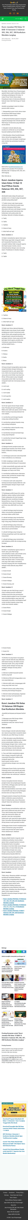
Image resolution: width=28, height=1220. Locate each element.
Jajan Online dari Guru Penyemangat (13, 1202)
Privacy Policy (19, 1192)
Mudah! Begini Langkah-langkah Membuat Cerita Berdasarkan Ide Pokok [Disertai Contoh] (20, 1022)
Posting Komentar (6, 40)
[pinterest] (14, 951)
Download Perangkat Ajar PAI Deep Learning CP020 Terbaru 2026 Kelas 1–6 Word (14, 1128)
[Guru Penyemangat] (14, 2)
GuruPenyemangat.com (16, 167)
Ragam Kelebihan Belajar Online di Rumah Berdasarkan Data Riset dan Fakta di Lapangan (7, 1005)
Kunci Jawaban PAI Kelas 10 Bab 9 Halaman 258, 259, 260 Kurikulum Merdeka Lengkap (13, 912)
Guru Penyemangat (16, 1217)
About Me (13, 1205)
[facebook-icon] (10, 13)
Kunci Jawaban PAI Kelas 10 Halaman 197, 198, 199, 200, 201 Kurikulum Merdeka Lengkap (14, 901)
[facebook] (4, 951)
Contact (5, 1192)
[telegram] (23, 951)
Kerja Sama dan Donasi (16, 1195)
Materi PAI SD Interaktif (13, 1212)
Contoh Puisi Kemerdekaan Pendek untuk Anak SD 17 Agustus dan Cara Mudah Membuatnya (13, 1151)
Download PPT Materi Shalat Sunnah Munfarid (19, 968)
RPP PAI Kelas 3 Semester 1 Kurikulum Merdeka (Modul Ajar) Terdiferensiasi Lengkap (12, 1136)
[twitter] (9, 951)
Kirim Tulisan (13, 1197)
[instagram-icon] (14, 13)
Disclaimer (12, 1192)
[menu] (3, 19)
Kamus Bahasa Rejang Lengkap (13, 1200)
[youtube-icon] (18, 13)
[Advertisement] (14, 57)
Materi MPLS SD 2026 (14, 1214)
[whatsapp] (18, 951)
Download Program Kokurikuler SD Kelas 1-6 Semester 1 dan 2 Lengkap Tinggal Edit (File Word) (14, 1121)
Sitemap (6, 1195)
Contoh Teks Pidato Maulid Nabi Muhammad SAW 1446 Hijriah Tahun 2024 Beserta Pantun (14, 1143)
